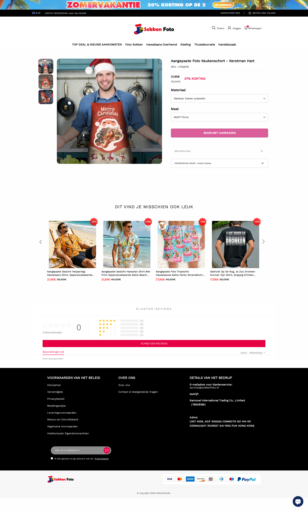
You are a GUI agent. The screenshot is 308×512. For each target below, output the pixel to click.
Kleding (185, 44)
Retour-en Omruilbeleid (62, 419)
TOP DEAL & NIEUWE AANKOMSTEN (97, 44)
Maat (175, 109)
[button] (62, 111)
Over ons (124, 385)
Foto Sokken (134, 44)
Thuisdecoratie (204, 44)
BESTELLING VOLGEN (264, 13)
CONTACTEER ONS (230, 13)
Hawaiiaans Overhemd (161, 44)
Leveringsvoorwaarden (61, 412)
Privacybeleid (55, 398)
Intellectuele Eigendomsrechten (68, 433)
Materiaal (178, 90)
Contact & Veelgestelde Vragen (138, 391)
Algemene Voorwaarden (62, 426)
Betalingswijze (56, 405)
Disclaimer (54, 385)
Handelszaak (227, 44)
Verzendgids (55, 391)
